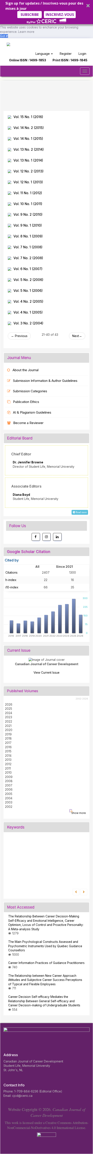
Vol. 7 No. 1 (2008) (27, 247)
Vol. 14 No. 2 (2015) (28, 128)
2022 (8, 721)
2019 (8, 734)
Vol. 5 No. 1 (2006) (28, 291)
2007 (8, 785)
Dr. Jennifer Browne (28, 462)
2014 (8, 755)
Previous (20, 336)
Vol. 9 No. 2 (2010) (27, 214)
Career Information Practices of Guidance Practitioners (46, 963)
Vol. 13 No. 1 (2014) (28, 160)
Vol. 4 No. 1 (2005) (28, 312)
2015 (8, 751)
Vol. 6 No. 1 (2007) (27, 269)
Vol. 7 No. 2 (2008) (28, 258)
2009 (9, 777)
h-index (10, 580)
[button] (46, 12)
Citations (11, 572)
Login (82, 53)
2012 (8, 764)
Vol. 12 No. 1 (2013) (28, 182)
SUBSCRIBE (30, 14)
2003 (8, 802)
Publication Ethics (26, 402)
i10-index (11, 587)
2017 (8, 743)
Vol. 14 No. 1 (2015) (28, 139)
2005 (8, 794)
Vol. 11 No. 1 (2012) (27, 193)
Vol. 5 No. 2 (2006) (28, 280)
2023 (8, 717)
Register (66, 53)
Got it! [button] (4, 36)
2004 (8, 798)
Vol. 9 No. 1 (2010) (27, 225)
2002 (8, 806)
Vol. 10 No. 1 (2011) (27, 204)
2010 (8, 772)
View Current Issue (46, 672)
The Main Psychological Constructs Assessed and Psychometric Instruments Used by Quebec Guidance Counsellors (45, 946)
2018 (8, 738)
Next (75, 336)
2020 (8, 730)
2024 (8, 713)
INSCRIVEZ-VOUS (60, 14)
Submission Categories (30, 391)
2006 (9, 789)
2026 (8, 704)
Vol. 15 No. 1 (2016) (28, 117)
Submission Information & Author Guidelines (45, 381)
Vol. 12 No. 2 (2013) (28, 171)
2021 (8, 726)
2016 (8, 747)
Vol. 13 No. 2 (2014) (28, 149)
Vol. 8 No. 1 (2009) (28, 236)
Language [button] (43, 53)
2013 (8, 760)
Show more (78, 813)
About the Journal (25, 370)
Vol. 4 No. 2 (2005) (28, 301)
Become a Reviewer (28, 423)
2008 (9, 781)
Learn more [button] (26, 31)
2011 (8, 768)
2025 (8, 708)
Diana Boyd (21, 494)
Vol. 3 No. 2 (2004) (28, 323)
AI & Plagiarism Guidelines (32, 412)
